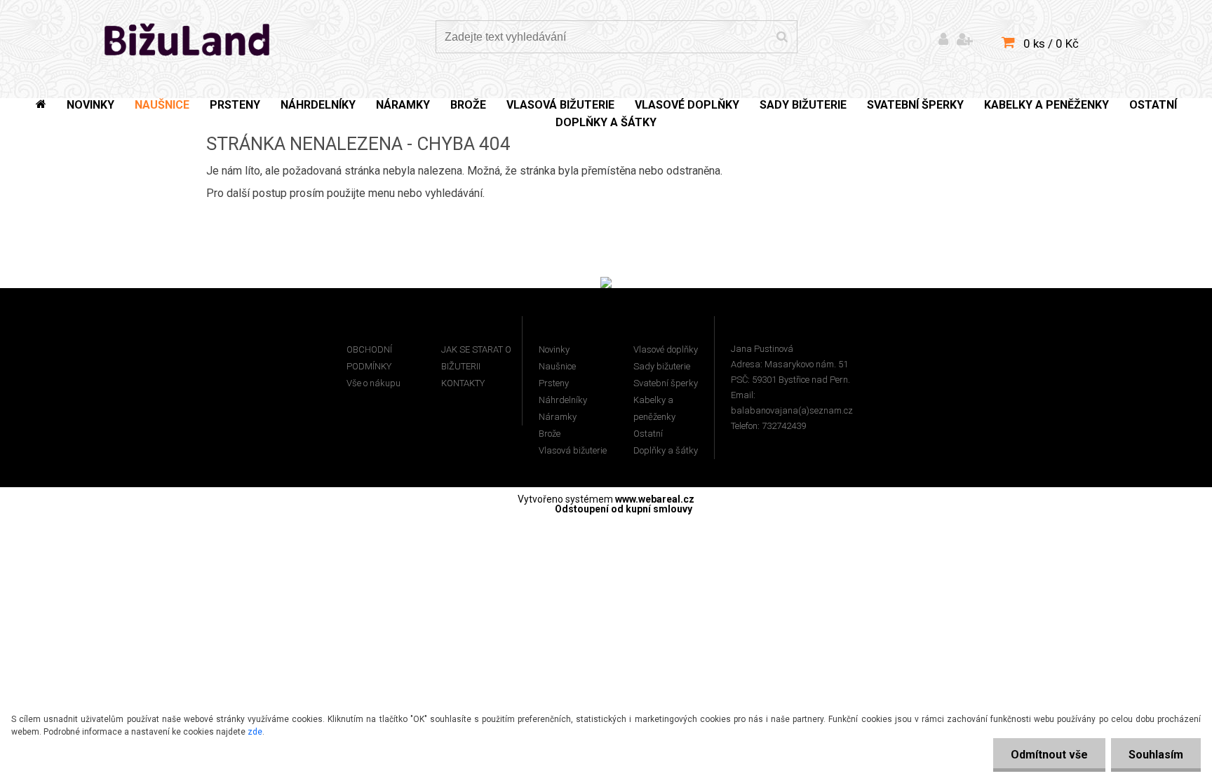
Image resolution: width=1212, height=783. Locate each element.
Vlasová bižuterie (573, 450)
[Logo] (187, 39)
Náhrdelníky (563, 400)
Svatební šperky (665, 383)
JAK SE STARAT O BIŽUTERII (476, 358)
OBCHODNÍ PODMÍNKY (369, 358)
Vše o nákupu (373, 383)
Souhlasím (1156, 754)
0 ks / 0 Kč (1051, 43)
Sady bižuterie (661, 366)
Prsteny (554, 383)
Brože (549, 433)
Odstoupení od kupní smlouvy (623, 509)
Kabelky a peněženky (654, 408)
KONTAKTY (463, 383)
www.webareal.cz (654, 499)
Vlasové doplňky (665, 349)
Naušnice (557, 366)
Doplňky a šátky (665, 450)
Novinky (554, 349)
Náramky (558, 416)
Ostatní (648, 433)
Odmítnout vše (1049, 754)
